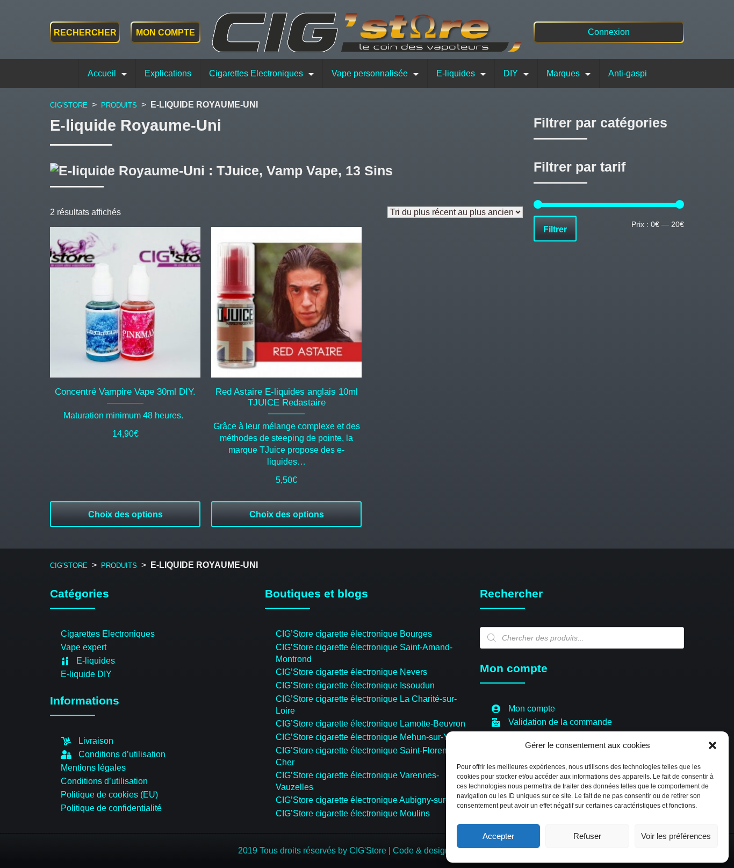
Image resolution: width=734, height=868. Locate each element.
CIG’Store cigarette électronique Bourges (354, 633)
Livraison (95, 740)
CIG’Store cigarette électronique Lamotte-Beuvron (370, 723)
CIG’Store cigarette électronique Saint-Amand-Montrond (364, 653)
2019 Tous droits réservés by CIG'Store (313, 850)
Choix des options (125, 514)
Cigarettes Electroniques (256, 73)
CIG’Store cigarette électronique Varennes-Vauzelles (357, 781)
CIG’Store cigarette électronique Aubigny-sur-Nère (371, 800)
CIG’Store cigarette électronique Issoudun (355, 685)
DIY (510, 73)
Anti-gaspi (627, 73)
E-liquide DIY (86, 674)
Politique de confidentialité (111, 808)
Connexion (609, 32)
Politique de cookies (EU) (109, 794)
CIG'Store (69, 105)
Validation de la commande (560, 722)
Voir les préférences (676, 836)
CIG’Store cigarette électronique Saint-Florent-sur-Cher (371, 756)
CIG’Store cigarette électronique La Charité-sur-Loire (366, 704)
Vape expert (83, 647)
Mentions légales (93, 767)
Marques (563, 73)
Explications (168, 73)
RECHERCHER (85, 32)
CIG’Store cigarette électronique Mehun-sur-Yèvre (371, 737)
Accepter (498, 836)
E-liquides (455, 73)
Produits (119, 105)
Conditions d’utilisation (121, 754)
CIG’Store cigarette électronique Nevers (351, 672)
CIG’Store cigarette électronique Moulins (353, 813)
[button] (712, 745)
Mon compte (165, 32)
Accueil (102, 73)
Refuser (587, 836)
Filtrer (555, 228)
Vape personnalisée (370, 73)
